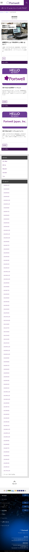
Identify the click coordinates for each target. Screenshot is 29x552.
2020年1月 (6, 388)
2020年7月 (6, 365)
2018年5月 (6, 455)
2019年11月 (7, 395)
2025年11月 (7, 204)
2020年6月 (6, 369)
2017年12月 (7, 470)
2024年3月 (6, 260)
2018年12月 (7, 429)
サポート (4, 506)
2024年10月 (7, 237)
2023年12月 (7, 271)
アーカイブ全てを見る (9, 474)
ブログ (6, 12)
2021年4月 (6, 335)
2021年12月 (7, 316)
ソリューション (6, 503)
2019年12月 (7, 391)
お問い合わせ (5, 521)
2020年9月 (6, 358)
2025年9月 (6, 207)
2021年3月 (6, 339)
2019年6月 (6, 410)
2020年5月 (6, 373)
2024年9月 (6, 241)
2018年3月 (6, 463)
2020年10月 (7, 354)
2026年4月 (6, 196)
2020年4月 (6, 376)
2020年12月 (7, 346)
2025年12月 (7, 200)
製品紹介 (5, 168)
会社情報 (4, 510)
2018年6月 (6, 451)
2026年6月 (6, 189)
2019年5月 (6, 414)
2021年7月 (6, 328)
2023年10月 (7, 279)
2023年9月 (6, 283)
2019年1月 (6, 425)
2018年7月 (6, 448)
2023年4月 (6, 301)
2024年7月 (6, 245)
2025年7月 (6, 211)
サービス (4, 499)
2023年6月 (6, 294)
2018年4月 (6, 459)
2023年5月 (6, 298)
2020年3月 (6, 380)
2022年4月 (6, 313)
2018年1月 (6, 467)
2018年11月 (7, 433)
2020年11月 (7, 350)
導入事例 (5, 161)
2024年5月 (6, 252)
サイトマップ (5, 525)
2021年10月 (7, 320)
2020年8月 (6, 361)
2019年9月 (6, 403)
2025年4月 (6, 222)
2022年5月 (6, 309)
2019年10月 (7, 399)
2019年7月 (6, 406)
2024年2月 (6, 264)
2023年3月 (6, 305)
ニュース (4, 518)
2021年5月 (6, 331)
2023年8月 (6, 286)
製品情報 (4, 495)
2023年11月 (7, 275)
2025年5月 (6, 219)
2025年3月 (6, 226)
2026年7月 (6, 185)
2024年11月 (7, 234)
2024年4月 (6, 256)
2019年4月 (6, 418)
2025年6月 (6, 215)
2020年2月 (6, 384)
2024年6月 (6, 249)
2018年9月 (6, 440)
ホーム (1, 12)
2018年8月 (6, 444)
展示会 (4, 165)
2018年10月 (7, 436)
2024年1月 (6, 267)
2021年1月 (6, 343)
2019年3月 (6, 421)
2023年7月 (6, 290)
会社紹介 (5, 172)
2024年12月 (7, 230)
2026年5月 (6, 192)
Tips (4, 176)
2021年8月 (6, 324)
